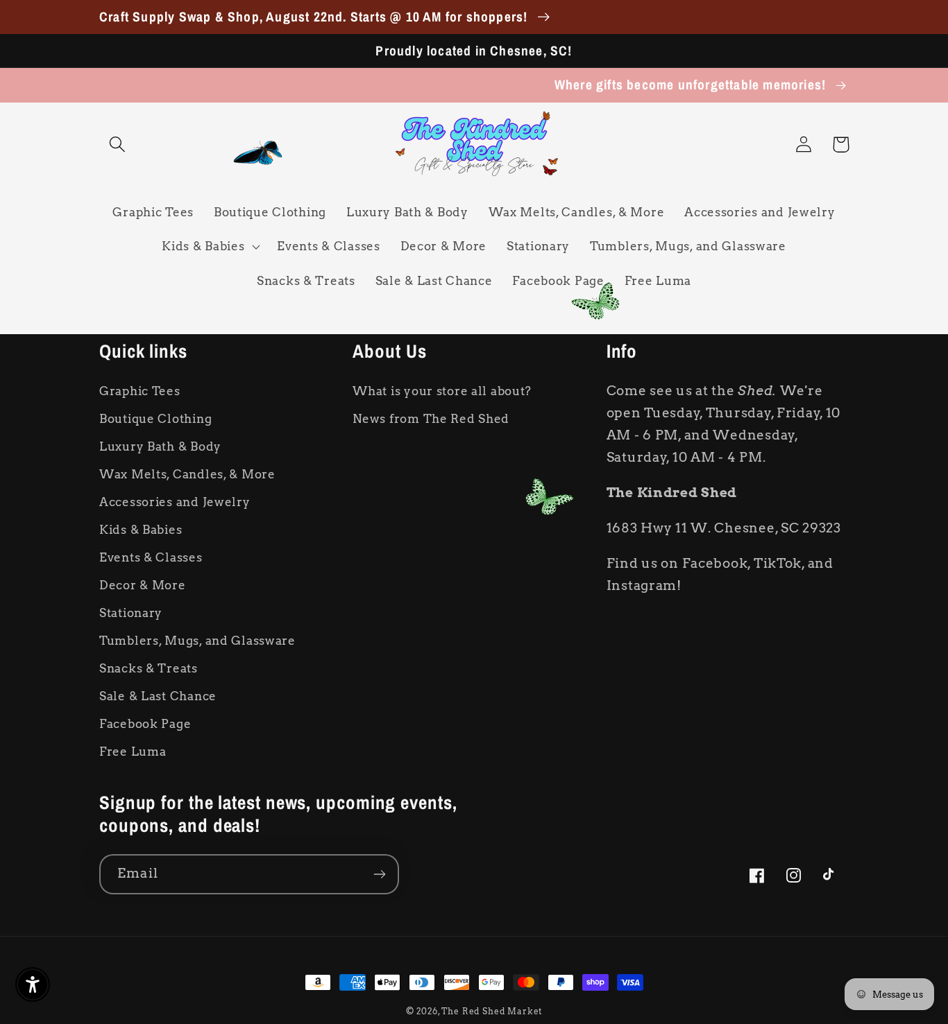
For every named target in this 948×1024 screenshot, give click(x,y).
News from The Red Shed (431, 419)
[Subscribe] (379, 874)
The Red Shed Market (491, 1011)
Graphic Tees (139, 391)
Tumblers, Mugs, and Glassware (197, 641)
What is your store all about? (442, 391)
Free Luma (132, 751)
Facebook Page (145, 724)
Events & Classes (151, 557)
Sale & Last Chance (158, 696)
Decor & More (142, 585)
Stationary (130, 613)
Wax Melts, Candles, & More (187, 474)
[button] (117, 144)
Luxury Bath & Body (160, 446)
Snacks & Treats (148, 668)
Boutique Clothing (155, 419)
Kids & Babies (140, 530)
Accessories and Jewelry (175, 502)
